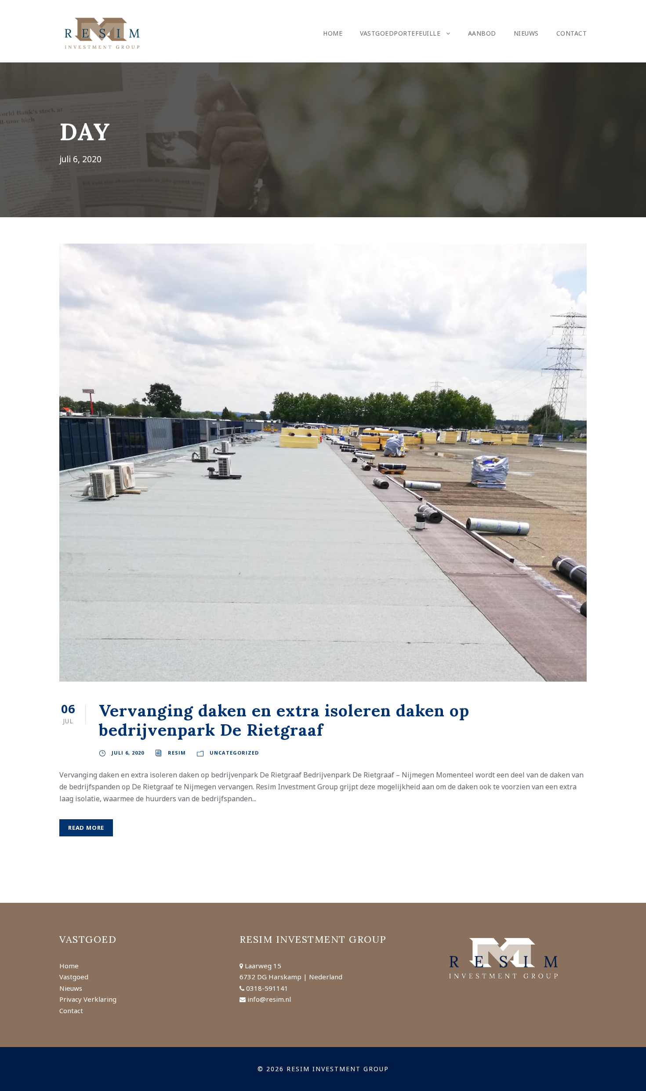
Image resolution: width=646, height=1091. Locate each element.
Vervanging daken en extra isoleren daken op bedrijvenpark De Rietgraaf (284, 720)
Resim (177, 752)
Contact (571, 33)
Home (332, 33)
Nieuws (526, 33)
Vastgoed (73, 976)
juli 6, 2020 (128, 752)
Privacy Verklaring (87, 999)
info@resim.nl (269, 999)
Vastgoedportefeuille (400, 33)
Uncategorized (234, 752)
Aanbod (482, 33)
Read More (86, 828)
